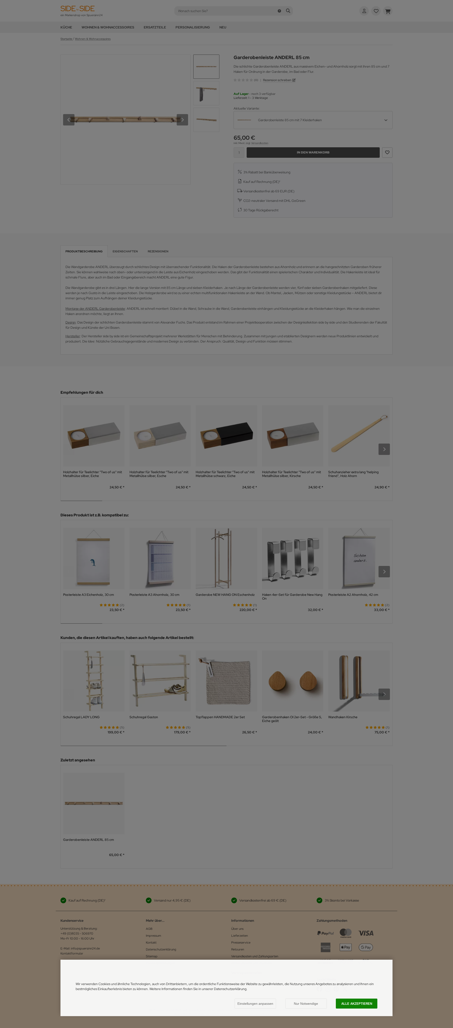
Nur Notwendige (306, 1003)
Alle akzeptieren (356, 1003)
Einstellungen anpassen (255, 1003)
